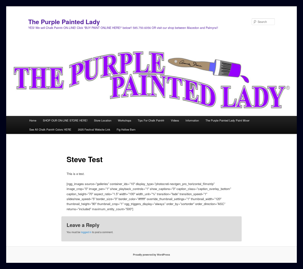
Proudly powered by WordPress (151, 254)
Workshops (124, 120)
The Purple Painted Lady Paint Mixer (227, 120)
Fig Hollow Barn (126, 129)
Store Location (102, 120)
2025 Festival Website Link (94, 129)
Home (32, 120)
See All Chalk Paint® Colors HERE (50, 129)
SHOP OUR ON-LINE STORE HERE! (65, 120)
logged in (86, 232)
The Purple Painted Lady (64, 21)
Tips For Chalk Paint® (151, 120)
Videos (175, 120)
